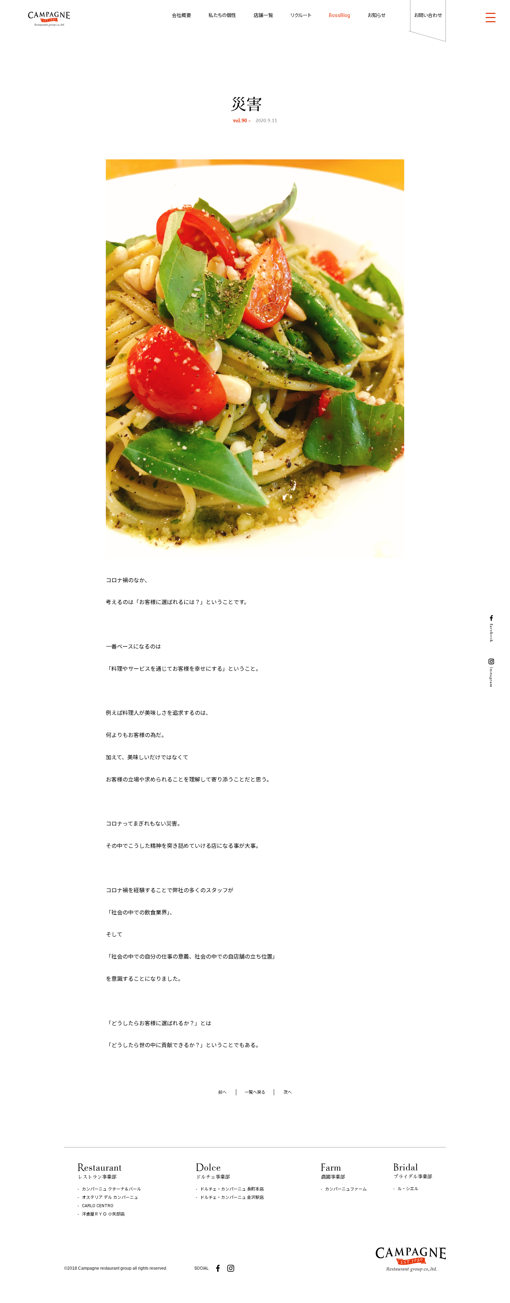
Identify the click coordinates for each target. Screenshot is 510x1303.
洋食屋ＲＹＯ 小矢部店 (103, 1214)
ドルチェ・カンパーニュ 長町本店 (232, 1189)
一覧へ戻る (255, 1092)
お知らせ (376, 15)
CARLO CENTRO (97, 1206)
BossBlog (339, 15)
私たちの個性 (222, 15)
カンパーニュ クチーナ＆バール (111, 1189)
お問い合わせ (428, 15)
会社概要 (181, 15)
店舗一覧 (263, 15)
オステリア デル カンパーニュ (110, 1197)
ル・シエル (408, 1189)
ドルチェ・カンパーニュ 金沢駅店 (232, 1197)
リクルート (301, 15)
